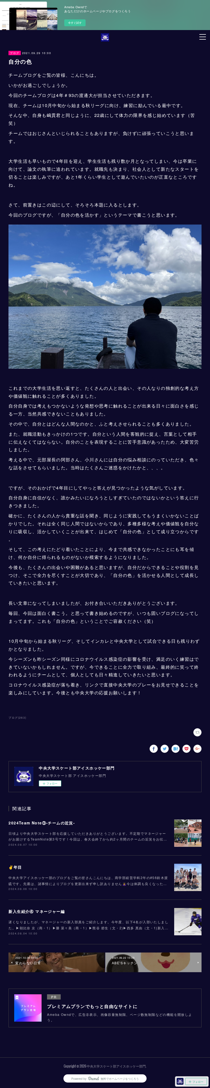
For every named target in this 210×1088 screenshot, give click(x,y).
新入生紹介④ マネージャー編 (36, 911)
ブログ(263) (17, 718)
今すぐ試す (75, 23)
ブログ (14, 53)
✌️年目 (15, 867)
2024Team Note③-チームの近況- (41, 822)
